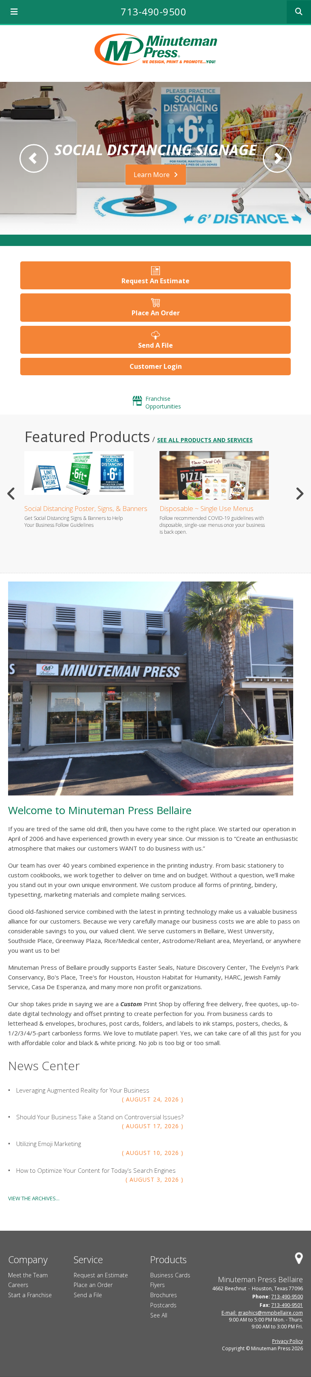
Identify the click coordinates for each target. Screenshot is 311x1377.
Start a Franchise (30, 1295)
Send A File (155, 345)
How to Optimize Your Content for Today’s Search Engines (96, 1170)
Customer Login (156, 366)
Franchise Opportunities (163, 403)
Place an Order (93, 1285)
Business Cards (170, 1275)
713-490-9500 (153, 11)
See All (158, 1315)
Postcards (163, 1305)
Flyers (157, 1285)
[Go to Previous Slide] (11, 493)
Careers (18, 1285)
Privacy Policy (287, 1341)
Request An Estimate (155, 280)
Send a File (88, 1295)
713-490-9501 (287, 1305)
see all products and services (205, 440)
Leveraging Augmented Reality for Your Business (82, 1090)
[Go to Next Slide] (299, 493)
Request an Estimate (101, 1275)
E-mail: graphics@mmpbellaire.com (262, 1312)
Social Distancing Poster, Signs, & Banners (85, 508)
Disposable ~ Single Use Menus (206, 508)
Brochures (163, 1295)
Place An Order (156, 312)
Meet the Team (28, 1275)
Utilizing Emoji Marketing (48, 1144)
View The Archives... (34, 1198)
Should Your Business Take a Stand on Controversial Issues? (99, 1117)
